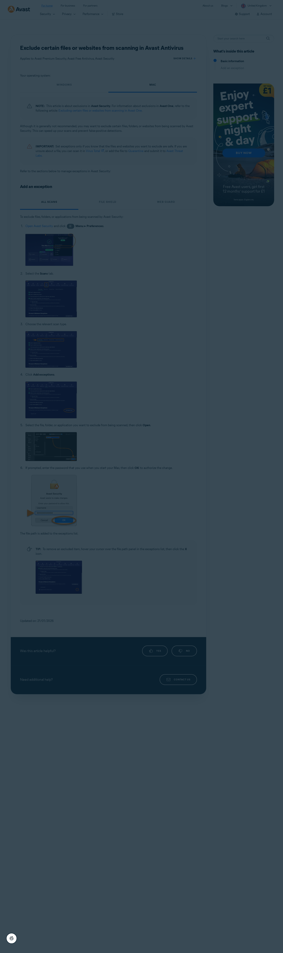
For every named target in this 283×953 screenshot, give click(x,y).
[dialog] (141, 476)
